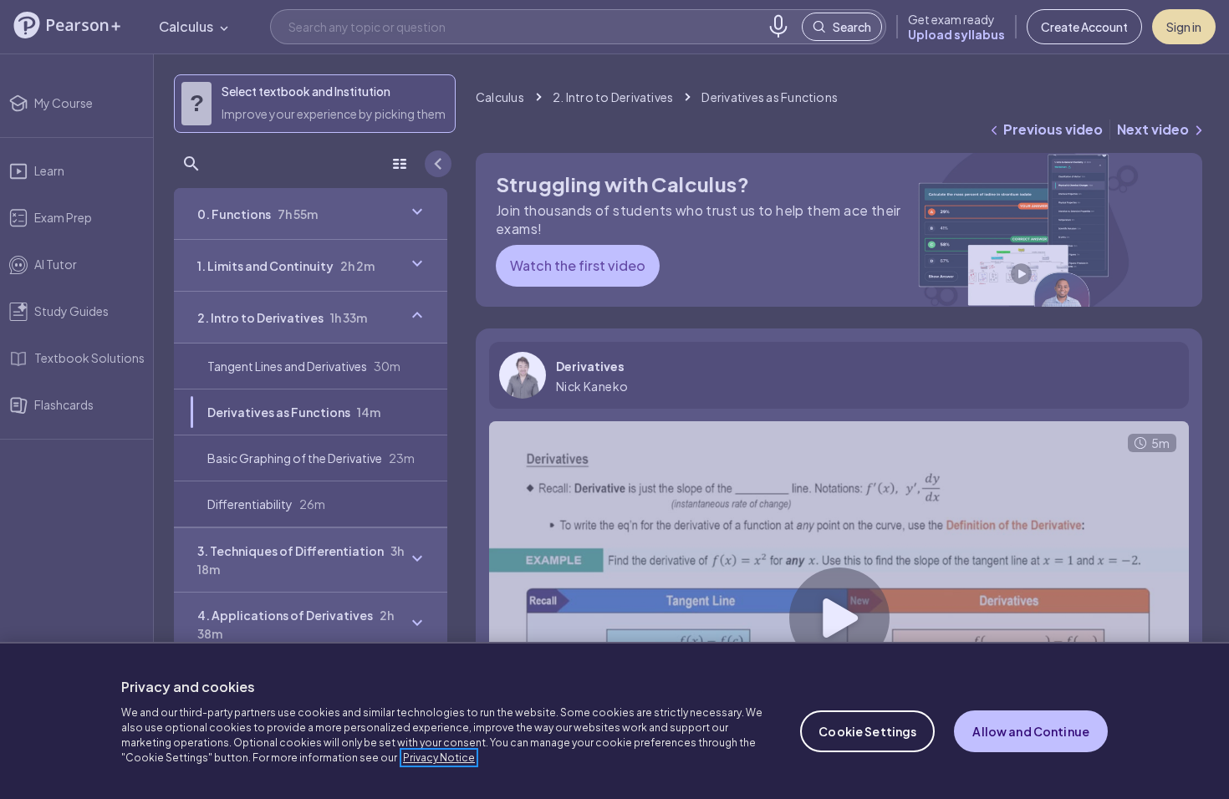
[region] (614, 720)
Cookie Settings (867, 731)
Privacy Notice (439, 757)
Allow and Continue (1030, 731)
